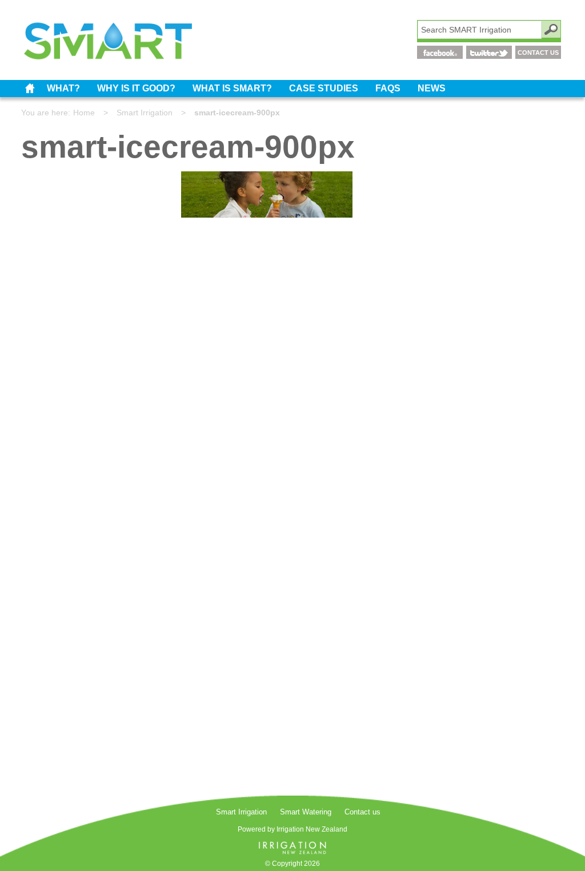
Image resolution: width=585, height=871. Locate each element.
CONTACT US (538, 52)
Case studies (323, 88)
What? (63, 88)
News (432, 88)
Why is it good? (136, 88)
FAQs (387, 88)
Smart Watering (305, 812)
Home (84, 112)
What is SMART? (232, 88)
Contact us (362, 812)
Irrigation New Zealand (312, 829)
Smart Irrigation (29, 88)
